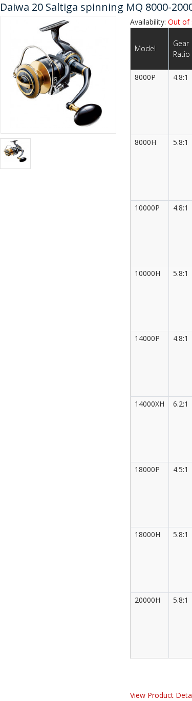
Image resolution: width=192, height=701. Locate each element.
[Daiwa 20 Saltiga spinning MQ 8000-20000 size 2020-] (58, 74)
